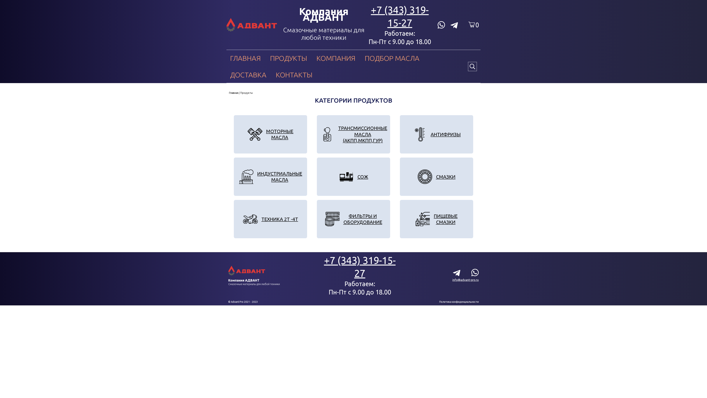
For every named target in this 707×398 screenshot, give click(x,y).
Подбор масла (392, 58)
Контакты (294, 75)
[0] (471, 24)
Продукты (288, 58)
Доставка (248, 75)
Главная (245, 58)
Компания (335, 58)
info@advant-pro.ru (465, 280)
